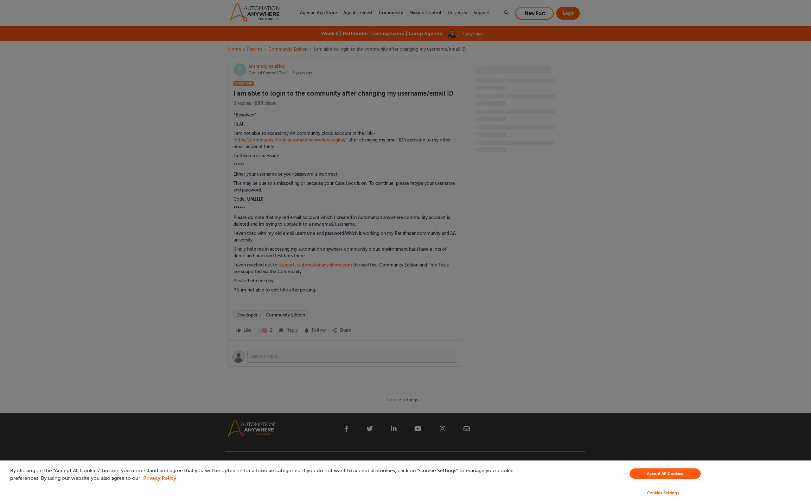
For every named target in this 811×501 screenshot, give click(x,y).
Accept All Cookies (665, 473)
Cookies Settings (663, 493)
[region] (405, 480)
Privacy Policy (159, 478)
